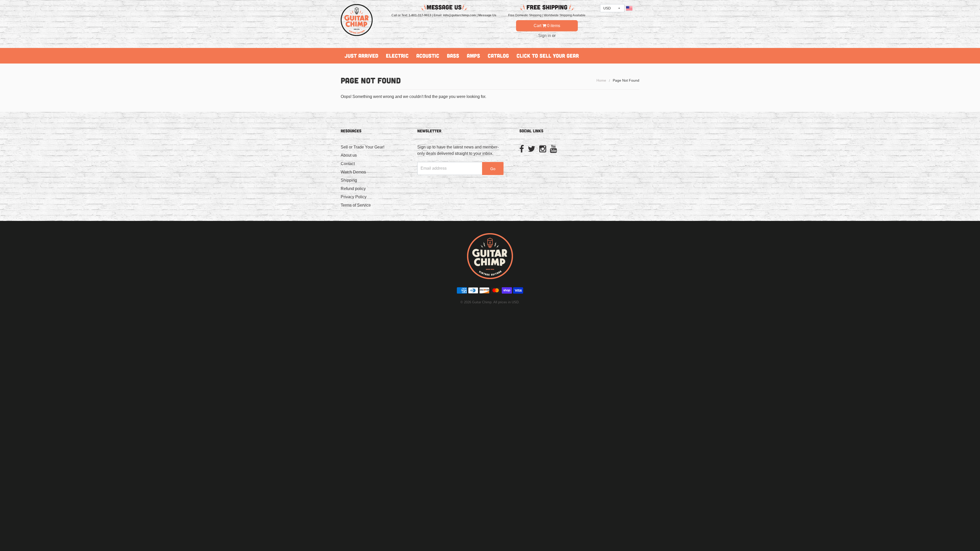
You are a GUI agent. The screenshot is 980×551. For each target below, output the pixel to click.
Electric (397, 55)
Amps (473, 55)
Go (492, 168)
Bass (453, 55)
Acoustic (427, 55)
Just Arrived (361, 55)
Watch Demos (353, 172)
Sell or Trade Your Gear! (362, 147)
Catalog (498, 55)
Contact (348, 163)
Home (601, 80)
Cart (547, 25)
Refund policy (353, 188)
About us (349, 155)
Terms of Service (356, 205)
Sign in (544, 35)
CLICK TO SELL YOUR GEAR (548, 55)
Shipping (349, 180)
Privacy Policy (353, 197)
